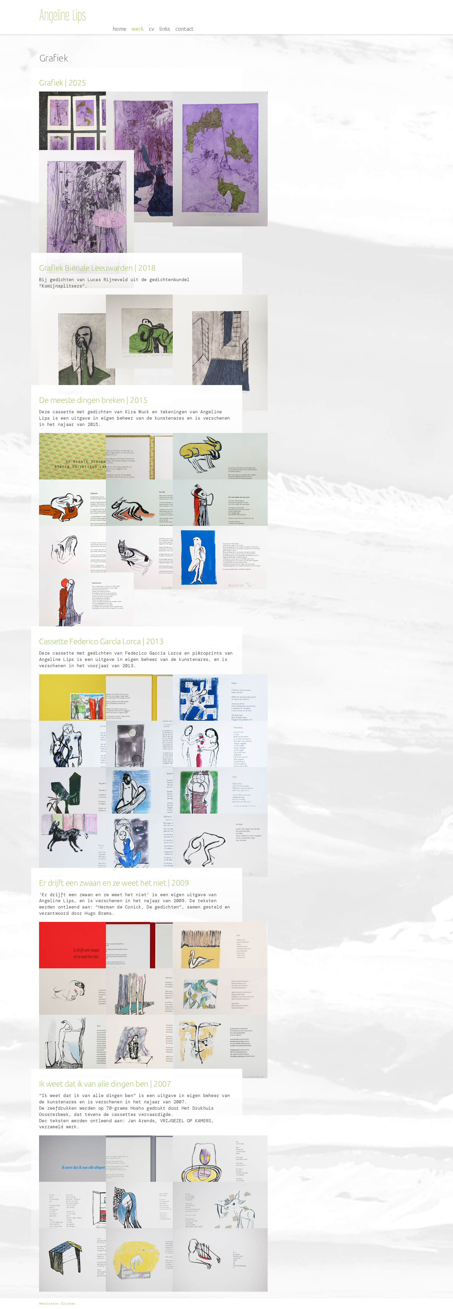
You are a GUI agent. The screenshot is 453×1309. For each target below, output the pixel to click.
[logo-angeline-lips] (62, 10)
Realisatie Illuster (57, 1303)
